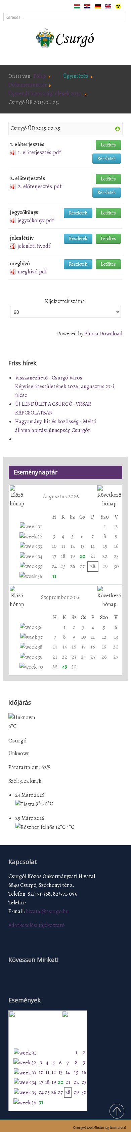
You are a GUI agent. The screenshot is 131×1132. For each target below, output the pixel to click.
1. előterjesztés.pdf (39, 152)
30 (116, 566)
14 (92, 546)
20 (82, 556)
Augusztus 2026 (61, 496)
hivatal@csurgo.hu (47, 911)
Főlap (40, 76)
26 (72, 566)
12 (72, 546)
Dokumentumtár (27, 85)
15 (105, 546)
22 (104, 556)
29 (105, 566)
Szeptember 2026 (61, 597)
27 (82, 566)
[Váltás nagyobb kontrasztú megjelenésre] (118, 6)
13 (82, 546)
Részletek (106, 158)
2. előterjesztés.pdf (39, 186)
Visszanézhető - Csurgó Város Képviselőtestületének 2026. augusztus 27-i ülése (64, 386)
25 (63, 566)
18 (63, 556)
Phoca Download (103, 333)
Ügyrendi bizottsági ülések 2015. (45, 93)
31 (54, 576)
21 (92, 556)
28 (92, 566)
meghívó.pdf (32, 271)
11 (63, 546)
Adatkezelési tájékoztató (36, 925)
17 (54, 556)
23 (116, 556)
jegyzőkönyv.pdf (36, 220)
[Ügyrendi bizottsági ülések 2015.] (117, 128)
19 (72, 556)
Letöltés (108, 145)
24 (54, 566)
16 (116, 546)
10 (54, 546)
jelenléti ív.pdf (34, 246)
